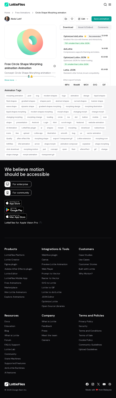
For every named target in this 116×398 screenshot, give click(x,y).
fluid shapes (11, 101)
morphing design (73, 106)
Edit (83, 19)
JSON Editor (48, 296)
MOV (86, 85)
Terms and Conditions (90, 330)
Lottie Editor (11, 273)
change (104, 149)
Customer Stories (88, 264)
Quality (9, 138)
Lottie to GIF (48, 287)
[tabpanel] (85, 58)
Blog (7, 330)
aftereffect (84, 149)
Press (44, 330)
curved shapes (80, 101)
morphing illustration (93, 106)
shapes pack (45, 101)
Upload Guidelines (88, 349)
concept (54, 149)
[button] (7, 18)
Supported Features (15, 363)
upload (26, 133)
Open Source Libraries (53, 306)
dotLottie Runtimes (15, 367)
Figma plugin (11, 264)
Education (10, 326)
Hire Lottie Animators (16, 292)
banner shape (97, 101)
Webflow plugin (49, 255)
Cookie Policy (86, 340)
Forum (8, 340)
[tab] (68, 27)
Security (83, 326)
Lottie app (38, 133)
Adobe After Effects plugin (18, 268)
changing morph (80, 112)
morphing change (34, 117)
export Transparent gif (62, 138)
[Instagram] (92, 384)
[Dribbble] (109, 384)
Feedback (47, 326)
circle (60, 117)
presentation (21, 122)
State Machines (13, 358)
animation (75, 96)
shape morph (50, 144)
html (55, 122)
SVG (95, 85)
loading (50, 117)
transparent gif (48, 155)
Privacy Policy (86, 321)
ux (81, 133)
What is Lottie (12, 335)
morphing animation (14, 96)
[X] (98, 384)
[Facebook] (87, 384)
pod (29, 96)
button (85, 117)
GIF (104, 85)
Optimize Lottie (50, 301)
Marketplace (11, 287)
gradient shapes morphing (50, 106)
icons (8, 133)
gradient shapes (28, 101)
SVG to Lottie (49, 282)
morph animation (30, 155)
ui (41, 128)
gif (95, 149)
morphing (72, 128)
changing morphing (14, 117)
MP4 (67, 85)
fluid (73, 149)
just (44, 149)
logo (64, 96)
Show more (9, 80)
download (85, 128)
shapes (50, 128)
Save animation (101, 19)
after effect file (23, 138)
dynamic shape (27, 106)
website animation (96, 122)
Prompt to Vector (51, 273)
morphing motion (31, 149)
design (86, 96)
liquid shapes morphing (16, 112)
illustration (51, 133)
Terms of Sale (86, 335)
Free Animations (13, 282)
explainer (86, 144)
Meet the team (49, 335)
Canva (45, 259)
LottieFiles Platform (14, 255)
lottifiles (9, 144)
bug (73, 133)
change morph (98, 112)
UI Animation (11, 128)
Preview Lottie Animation (54, 264)
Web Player (47, 268)
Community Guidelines (90, 344)
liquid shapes (99, 96)
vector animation (94, 133)
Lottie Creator (12, 259)
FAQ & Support (12, 344)
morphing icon (102, 138)
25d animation (24, 144)
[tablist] (85, 27)
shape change (12, 155)
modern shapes (50, 96)
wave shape (11, 106)
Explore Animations (14, 296)
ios (68, 117)
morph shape (63, 112)
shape (9, 122)
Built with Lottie (87, 268)
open (64, 149)
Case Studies (85, 255)
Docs (7, 321)
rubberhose (99, 128)
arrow (37, 144)
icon (105, 117)
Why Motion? (86, 273)
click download (12, 149)
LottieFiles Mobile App (16, 278)
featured (80, 122)
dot (76, 117)
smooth (64, 133)
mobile (95, 117)
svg (37, 96)
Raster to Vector (50, 278)
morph (61, 128)
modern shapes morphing (42, 112)
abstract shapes (62, 101)
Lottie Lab (10, 349)
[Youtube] (104, 384)
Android (35, 122)
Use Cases (84, 259)
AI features (10, 372)
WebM (76, 85)
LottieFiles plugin (29, 128)
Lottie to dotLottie (52, 292)
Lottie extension (84, 138)
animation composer (69, 144)
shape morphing (102, 144)
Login (46, 122)
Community (10, 354)
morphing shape (41, 138)
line (17, 133)
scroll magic (66, 122)
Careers (46, 340)
